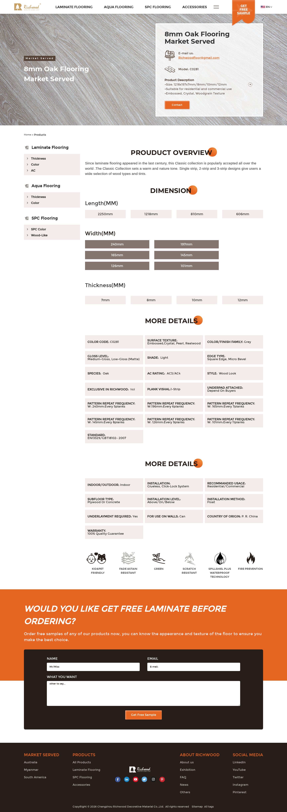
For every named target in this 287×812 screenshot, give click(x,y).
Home (27, 134)
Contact (177, 104)
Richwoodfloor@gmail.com (198, 58)
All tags (209, 806)
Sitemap (197, 806)
